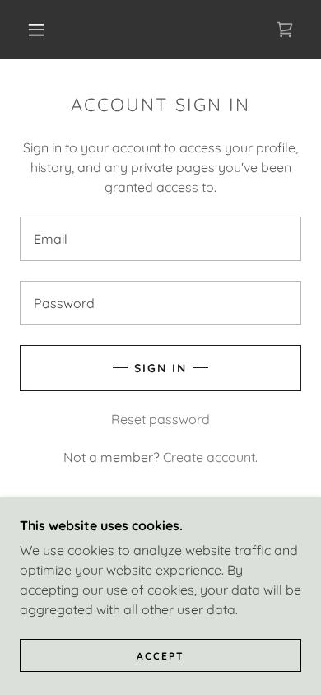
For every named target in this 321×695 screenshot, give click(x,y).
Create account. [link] (210, 457)
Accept (160, 656)
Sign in (160, 368)
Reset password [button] (160, 419)
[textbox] (160, 239)
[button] (36, 29)
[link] (284, 29)
